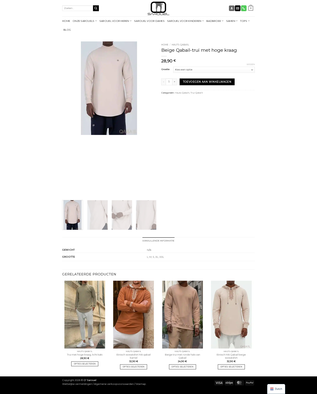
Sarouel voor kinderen (184, 20)
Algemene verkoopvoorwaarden (114, 383)
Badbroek (213, 20)
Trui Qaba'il (196, 92)
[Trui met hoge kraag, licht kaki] (85, 315)
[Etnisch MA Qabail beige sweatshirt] (231, 315)
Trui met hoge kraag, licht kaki (85, 354)
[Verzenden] (96, 8)
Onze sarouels (83, 20)
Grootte (165, 69)
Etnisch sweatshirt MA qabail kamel (133, 356)
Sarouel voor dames (149, 20)
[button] (231, 8)
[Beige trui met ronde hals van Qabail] (182, 315)
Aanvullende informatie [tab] (158, 240)
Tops (243, 20)
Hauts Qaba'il (180, 44)
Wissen (251, 64)
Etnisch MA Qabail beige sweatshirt (231, 356)
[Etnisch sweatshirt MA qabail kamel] (133, 315)
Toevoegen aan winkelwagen (207, 81)
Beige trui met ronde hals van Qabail (182, 356)
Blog (67, 29)
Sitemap (141, 383)
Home (66, 20)
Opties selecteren (85, 364)
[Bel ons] (244, 8)
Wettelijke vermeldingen (77, 383)
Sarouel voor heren (114, 20)
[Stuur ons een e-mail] (237, 8)
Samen (230, 20)
